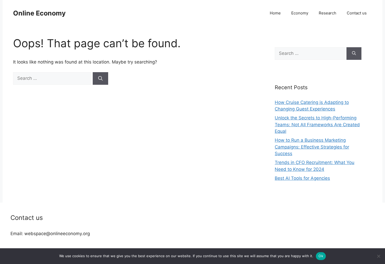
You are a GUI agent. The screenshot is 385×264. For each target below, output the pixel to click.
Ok (320, 256)
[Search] (100, 78)
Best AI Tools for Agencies (302, 178)
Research (327, 12)
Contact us (357, 12)
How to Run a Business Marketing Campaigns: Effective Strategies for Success (312, 147)
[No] (378, 256)
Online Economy (39, 13)
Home (275, 12)
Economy (299, 12)
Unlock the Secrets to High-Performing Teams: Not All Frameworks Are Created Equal (317, 124)
